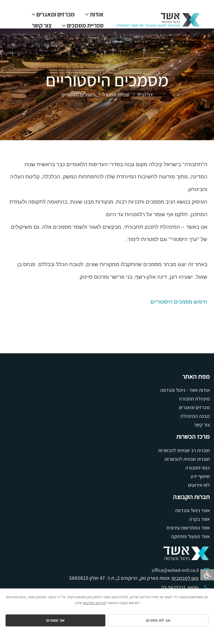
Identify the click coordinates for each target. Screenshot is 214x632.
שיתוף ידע (200, 476)
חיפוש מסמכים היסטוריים (178, 302)
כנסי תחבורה (197, 467)
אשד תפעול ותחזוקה (190, 536)
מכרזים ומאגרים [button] (55, 14)
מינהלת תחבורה (194, 398)
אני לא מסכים (158, 620)
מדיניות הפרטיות (94, 602)
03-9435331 (173, 587)
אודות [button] (96, 14)
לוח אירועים (199, 485)
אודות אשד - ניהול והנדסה (185, 390)
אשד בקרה (199, 519)
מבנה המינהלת (195, 416)
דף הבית (145, 94)
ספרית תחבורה (115, 94)
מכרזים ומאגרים (194, 407)
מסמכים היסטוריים (78, 94)
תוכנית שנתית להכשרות (187, 459)
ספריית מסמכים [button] (85, 25)
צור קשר (42, 25)
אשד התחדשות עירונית (188, 527)
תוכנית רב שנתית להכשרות (184, 450)
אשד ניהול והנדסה (192, 510)
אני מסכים (55, 620)
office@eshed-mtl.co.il (175, 570)
